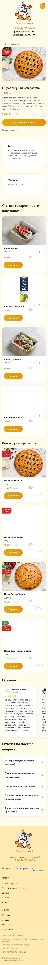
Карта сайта (7, 929)
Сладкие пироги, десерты (13, 888)
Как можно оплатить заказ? (24, 786)
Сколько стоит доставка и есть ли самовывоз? (24, 797)
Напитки (6, 897)
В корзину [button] (13, 265)
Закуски (5, 893)
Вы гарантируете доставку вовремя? (24, 762)
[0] (38, 5)
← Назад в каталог (11, 44)
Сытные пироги (9, 883)
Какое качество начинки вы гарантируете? (24, 775)
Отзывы (5, 920)
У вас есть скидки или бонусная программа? (24, 810)
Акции (5, 902)
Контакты (6, 924)
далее (25, 730)
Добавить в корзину (24, 122)
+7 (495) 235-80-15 (24, 28)
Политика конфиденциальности (12, 961)
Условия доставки (10, 130)
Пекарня (6, 915)
